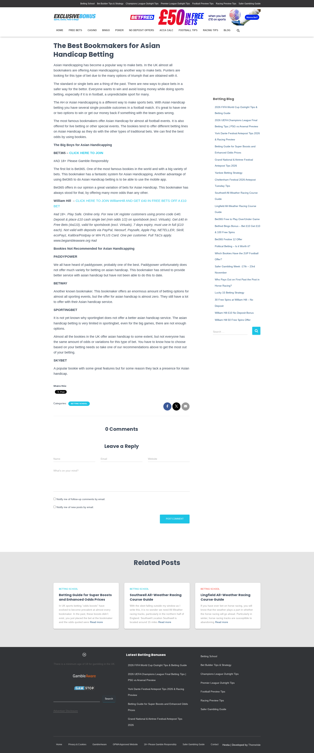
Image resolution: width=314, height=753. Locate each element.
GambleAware (99, 744)
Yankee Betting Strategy (228, 172)
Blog (227, 30)
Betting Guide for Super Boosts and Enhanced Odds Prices (85, 597)
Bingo (106, 30)
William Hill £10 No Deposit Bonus (234, 312)
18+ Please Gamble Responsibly (160, 744)
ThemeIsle (254, 744)
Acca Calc (166, 30)
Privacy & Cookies (77, 744)
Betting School (87, 3)
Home (59, 30)
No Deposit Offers (141, 30)
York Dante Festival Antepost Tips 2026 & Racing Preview (156, 692)
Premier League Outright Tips (175, 3)
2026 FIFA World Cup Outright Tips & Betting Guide (157, 665)
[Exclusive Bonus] (75, 17)
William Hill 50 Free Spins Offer (233, 319)
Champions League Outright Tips (142, 3)
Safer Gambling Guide (250, 3)
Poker (119, 30)
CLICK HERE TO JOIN (86, 153)
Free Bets (75, 30)
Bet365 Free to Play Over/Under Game (237, 219)
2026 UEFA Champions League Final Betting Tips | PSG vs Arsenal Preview (157, 677)
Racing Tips (210, 30)
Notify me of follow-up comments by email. (81, 499)
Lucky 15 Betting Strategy (229, 292)
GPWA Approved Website (125, 744)
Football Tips (188, 30)
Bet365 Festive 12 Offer (228, 239)
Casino (92, 30)
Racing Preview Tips (226, 3)
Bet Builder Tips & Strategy (110, 3)
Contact (214, 744)
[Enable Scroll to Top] (306, 745)
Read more (96, 622)
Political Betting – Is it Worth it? (232, 246)
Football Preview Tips (203, 3)
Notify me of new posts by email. (75, 507)
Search (109, 698)
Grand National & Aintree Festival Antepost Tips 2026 (155, 721)
